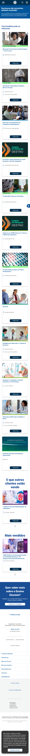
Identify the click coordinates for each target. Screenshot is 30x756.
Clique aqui (13, 702)
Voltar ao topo (15, 614)
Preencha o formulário (15, 604)
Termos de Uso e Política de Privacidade (15, 717)
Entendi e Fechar (15, 750)
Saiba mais (16, 63)
